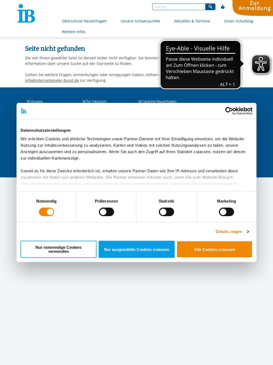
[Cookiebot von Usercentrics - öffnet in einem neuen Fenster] (229, 111)
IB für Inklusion (94, 101)
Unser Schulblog (238, 21)
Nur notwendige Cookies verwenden (58, 249)
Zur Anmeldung (255, 5)
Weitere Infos (74, 31)
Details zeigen (229, 231)
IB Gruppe (35, 101)
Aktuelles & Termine (192, 21)
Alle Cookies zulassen (214, 249)
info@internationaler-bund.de (52, 80)
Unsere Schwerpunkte (140, 21)
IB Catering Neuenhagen (157, 101)
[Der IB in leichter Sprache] (223, 7)
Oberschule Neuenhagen (84, 21)
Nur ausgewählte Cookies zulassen (136, 249)
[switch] (106, 212)
